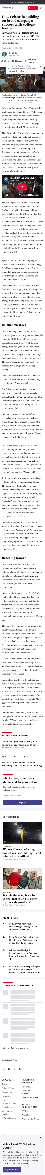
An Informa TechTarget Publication (22, 2)
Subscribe (33, 8)
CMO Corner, (20, 765)
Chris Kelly (13, 53)
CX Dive (25, 1111)
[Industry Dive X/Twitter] (14, 1069)
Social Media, (19, 762)
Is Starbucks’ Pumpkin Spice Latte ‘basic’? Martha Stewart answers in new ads (24, 969)
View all (6, 1048)
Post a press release (19, 1048)
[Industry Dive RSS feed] (19, 1069)
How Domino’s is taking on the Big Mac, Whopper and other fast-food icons (24, 940)
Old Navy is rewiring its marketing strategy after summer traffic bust (23, 926)
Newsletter (6, 1096)
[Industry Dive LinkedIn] (3, 1069)
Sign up (22, 803)
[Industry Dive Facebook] (9, 1069)
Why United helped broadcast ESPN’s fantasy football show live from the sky (24, 955)
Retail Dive (26, 1115)
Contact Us (7, 1092)
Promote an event (30, 1097)
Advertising (27, 1086)
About (4, 1084)
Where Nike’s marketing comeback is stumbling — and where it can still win (22, 852)
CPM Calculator (9, 1118)
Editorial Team (8, 1088)
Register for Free (12, 1170)
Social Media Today (30, 1119)
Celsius (15, 103)
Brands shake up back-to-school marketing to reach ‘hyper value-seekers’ (20, 898)
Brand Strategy (34, 765)
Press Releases (8, 1107)
